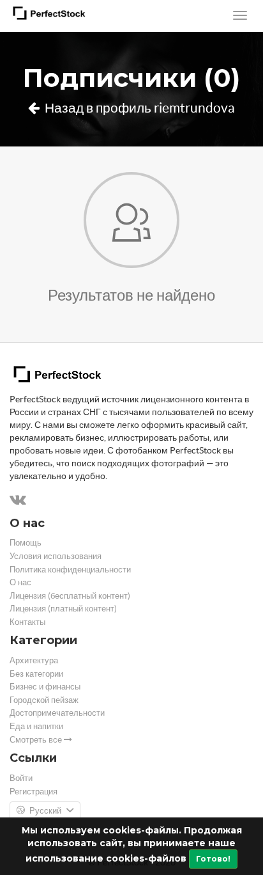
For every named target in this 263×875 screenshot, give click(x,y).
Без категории (36, 674)
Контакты (27, 622)
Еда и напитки (36, 726)
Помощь (25, 543)
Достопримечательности (57, 713)
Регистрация (33, 791)
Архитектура (34, 660)
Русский (45, 811)
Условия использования (55, 556)
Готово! (213, 858)
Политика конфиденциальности (70, 569)
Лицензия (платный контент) (63, 608)
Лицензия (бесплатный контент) (70, 596)
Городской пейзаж (44, 700)
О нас (20, 582)
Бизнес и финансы (45, 686)
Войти (21, 778)
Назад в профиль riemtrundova (138, 107)
